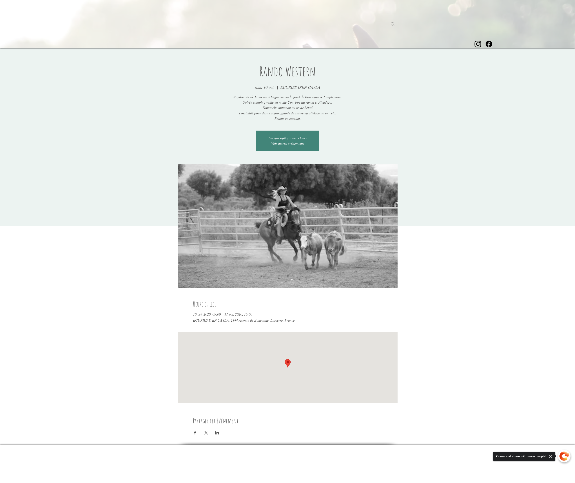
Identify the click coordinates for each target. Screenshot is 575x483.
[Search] (393, 24)
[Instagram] (477, 44)
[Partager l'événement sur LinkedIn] (217, 432)
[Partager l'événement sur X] (206, 432)
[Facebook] (488, 44)
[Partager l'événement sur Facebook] (195, 432)
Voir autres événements (287, 143)
